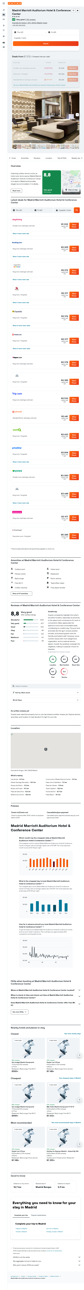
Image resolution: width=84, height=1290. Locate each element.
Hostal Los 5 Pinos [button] (53, 1062)
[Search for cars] (4, 19)
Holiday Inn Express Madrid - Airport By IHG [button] (62, 1151)
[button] (3, 3)
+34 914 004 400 (18, 25)
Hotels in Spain (43, 1276)
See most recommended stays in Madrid (66, 1123)
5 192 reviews (30, 19)
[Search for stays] (4, 14)
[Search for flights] (4, 10)
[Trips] (4, 36)
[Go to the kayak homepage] (15, 3)
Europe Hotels (32, 1276)
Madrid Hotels (54, 1276)
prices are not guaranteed (54, 1251)
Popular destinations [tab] (38, 1215)
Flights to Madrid (21, 1229)
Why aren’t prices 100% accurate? (26, 1265)
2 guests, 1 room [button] (20, 38)
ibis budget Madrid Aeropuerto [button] (23, 1062)
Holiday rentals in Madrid (54, 1232)
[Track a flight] (4, 30)
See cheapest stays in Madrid (70, 1078)
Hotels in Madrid (21, 1232)
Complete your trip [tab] (21, 1215)
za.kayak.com (14, 1276)
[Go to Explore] (4, 25)
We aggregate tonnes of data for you (27, 1261)
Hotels (23, 1276)
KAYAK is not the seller (21, 1257)
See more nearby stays (72, 1034)
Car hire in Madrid (52, 1229)
